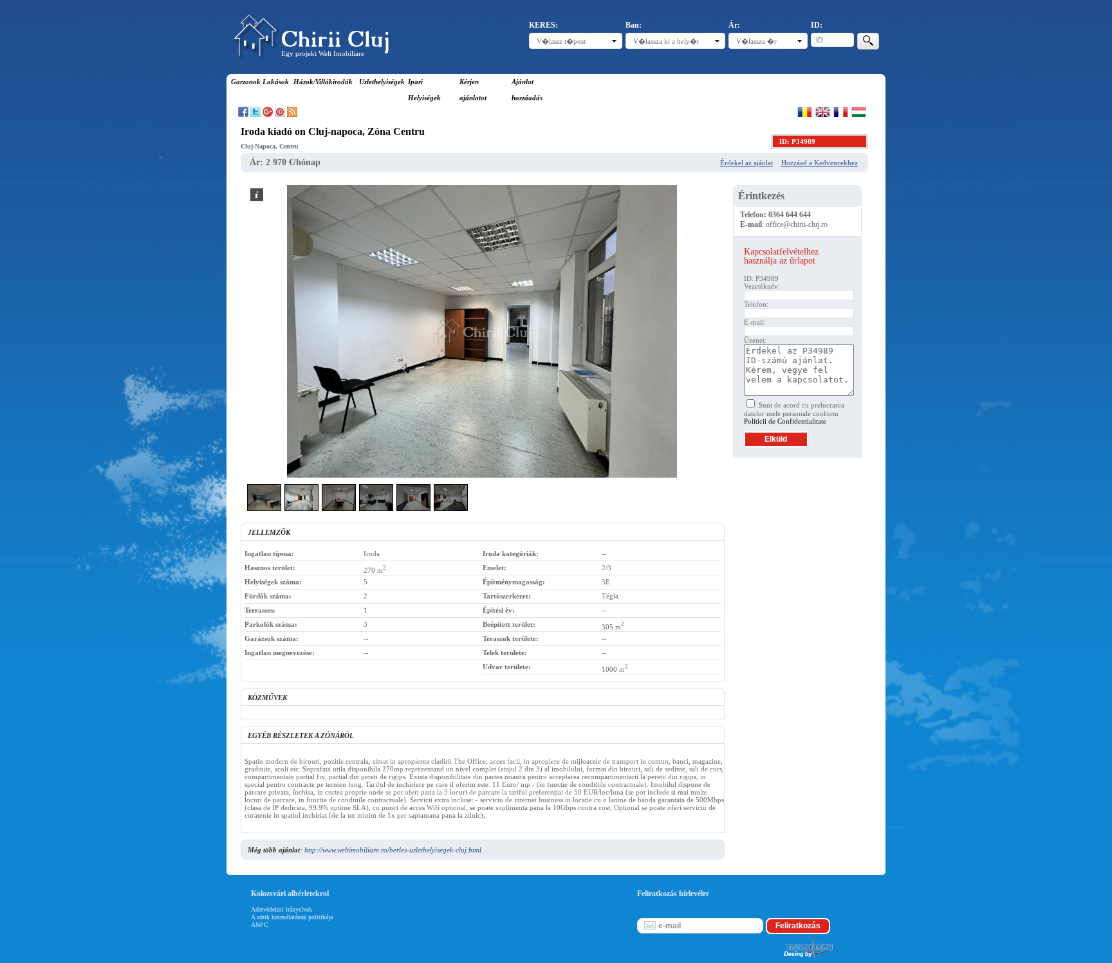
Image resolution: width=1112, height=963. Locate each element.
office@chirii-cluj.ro (797, 224)
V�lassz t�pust (561, 41)
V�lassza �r (756, 41)
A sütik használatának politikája (292, 917)
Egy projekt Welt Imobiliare (322, 53)
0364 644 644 (789, 214)
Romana (804, 112)
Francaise (840, 112)
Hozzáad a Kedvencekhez (819, 162)
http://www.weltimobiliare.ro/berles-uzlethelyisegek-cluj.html (392, 850)
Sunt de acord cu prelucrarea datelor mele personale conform (794, 413)
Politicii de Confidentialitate (785, 421)
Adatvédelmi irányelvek (281, 909)
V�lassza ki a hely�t (666, 41)
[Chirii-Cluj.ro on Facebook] (243, 114)
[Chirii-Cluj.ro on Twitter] (255, 114)
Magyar (858, 112)
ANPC (259, 924)
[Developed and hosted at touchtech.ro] (808, 959)
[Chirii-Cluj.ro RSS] (292, 114)
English (822, 112)
